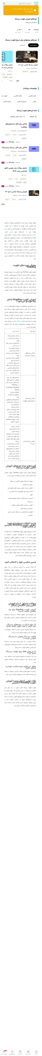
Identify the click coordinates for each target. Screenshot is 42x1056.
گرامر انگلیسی (32, 96)
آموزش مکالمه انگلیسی (18, 321)
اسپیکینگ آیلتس (21, 102)
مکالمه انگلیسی (17, 96)
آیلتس (34, 102)
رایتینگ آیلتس (7, 102)
